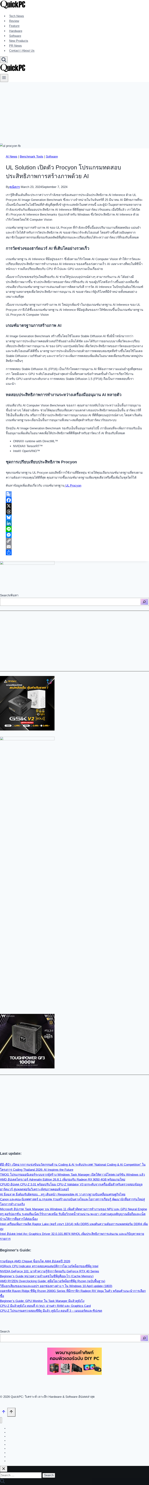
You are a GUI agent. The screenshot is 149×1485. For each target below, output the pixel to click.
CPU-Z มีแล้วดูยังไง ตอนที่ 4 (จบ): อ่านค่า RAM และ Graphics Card (45, 1306)
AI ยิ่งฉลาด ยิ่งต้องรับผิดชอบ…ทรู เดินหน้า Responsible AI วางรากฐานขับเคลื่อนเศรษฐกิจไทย (62, 1194)
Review (14, 21)
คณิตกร (14, 187)
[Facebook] (74, 500)
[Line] (74, 529)
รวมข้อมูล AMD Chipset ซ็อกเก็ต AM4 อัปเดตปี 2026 (35, 1261)
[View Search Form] (4, 59)
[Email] (74, 546)
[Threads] (74, 512)
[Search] (144, 602)
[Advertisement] (74, 109)
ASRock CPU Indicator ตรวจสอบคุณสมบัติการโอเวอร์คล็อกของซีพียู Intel (49, 1266)
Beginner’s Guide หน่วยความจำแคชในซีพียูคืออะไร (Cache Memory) (47, 1276)
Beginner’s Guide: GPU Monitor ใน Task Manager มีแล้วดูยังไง (42, 1301)
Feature (14, 26)
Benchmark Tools (31, 156)
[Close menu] (1, 1420)
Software (15, 36)
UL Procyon (73, 485)
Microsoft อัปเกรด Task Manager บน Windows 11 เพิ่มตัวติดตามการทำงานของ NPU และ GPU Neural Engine (73, 1209)
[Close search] (3, 1469)
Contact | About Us (22, 51)
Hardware (15, 31)
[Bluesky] (74, 517)
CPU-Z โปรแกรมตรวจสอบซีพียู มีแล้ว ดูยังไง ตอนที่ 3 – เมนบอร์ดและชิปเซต (51, 1311)
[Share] (74, 552)
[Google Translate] (74, 494)
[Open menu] (4, 78)
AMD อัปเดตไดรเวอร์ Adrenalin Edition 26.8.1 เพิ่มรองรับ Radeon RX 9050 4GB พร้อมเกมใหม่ (62, 1179)
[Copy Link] (74, 541)
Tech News (16, 16)
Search (5, 1331)
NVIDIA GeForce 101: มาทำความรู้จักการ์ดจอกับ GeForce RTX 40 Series (49, 1271)
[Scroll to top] (3, 1412)
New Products (18, 41)
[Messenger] (74, 535)
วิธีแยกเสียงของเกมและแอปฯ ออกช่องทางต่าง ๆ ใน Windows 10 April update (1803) (56, 1286)
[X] (74, 506)
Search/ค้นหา (9, 595)
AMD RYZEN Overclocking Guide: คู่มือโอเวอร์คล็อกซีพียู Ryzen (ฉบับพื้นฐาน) (52, 1281)
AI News (11, 156)
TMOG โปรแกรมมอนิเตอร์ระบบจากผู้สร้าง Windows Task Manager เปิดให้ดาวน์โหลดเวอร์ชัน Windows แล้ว (72, 1174)
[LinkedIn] (74, 523)
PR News (15, 45)
